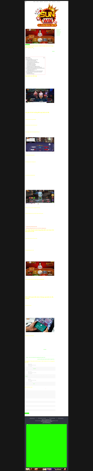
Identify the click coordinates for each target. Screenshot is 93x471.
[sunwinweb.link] (26, 2)
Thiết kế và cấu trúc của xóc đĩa (32, 60)
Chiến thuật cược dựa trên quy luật (32, 69)
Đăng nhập (41, 1)
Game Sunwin (58, 30)
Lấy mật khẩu (54, 1)
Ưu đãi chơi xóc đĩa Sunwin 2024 (31, 226)
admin (29, 48)
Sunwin (34, 1)
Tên (25, 400)
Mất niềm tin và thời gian (31, 73)
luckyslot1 (30, 371)
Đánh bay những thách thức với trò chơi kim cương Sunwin (36, 228)
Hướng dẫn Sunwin (27, 44)
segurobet (30, 364)
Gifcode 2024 (58, 1)
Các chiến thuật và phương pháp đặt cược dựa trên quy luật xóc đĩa (35, 68)
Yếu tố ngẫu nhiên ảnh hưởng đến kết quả (33, 62)
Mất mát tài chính (30, 72)
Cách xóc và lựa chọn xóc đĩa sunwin (32, 61)
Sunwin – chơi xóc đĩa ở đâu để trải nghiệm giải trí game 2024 (35, 357)
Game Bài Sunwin (58, 29)
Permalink (30, 373)
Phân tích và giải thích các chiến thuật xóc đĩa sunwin (35, 67)
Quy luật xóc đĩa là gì (29, 58)
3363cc (30, 379)
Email (25, 404)
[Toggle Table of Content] (43, 57)
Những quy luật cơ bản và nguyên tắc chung (34, 66)
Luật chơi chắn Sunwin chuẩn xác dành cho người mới (46, 359)
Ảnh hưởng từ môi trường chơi (32, 64)
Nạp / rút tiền (46, 1)
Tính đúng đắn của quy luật (31, 63)
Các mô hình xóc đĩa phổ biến (31, 65)
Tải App (50, 1)
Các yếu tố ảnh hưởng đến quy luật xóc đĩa (32, 59)
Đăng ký (37, 1)
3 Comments (35, 48)
